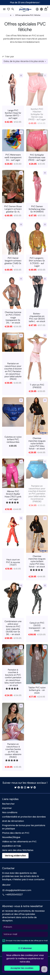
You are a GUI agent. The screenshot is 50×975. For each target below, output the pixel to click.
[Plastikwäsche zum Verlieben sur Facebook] (19, 787)
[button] (12, 502)
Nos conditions (9, 812)
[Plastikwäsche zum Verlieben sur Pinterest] (22, 787)
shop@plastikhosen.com (16, 890)
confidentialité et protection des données (24, 816)
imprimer (7, 808)
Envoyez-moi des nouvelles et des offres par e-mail (27, 940)
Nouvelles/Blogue (11, 837)
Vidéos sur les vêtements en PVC (19, 841)
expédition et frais (11, 845)
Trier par (8, 56)
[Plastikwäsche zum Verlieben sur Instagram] (25, 787)
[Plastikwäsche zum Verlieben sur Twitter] (15, 787)
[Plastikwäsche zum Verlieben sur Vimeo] (31, 787)
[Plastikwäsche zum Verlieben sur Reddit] (35, 787)
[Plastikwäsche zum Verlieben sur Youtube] (28, 787)
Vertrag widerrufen (15, 855)
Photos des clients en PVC (15, 832)
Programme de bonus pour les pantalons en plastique (23, 827)
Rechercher (8, 803)
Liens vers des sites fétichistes (17, 850)
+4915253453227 (12, 894)
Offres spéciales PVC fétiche (27, 15)
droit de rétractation (13, 821)
